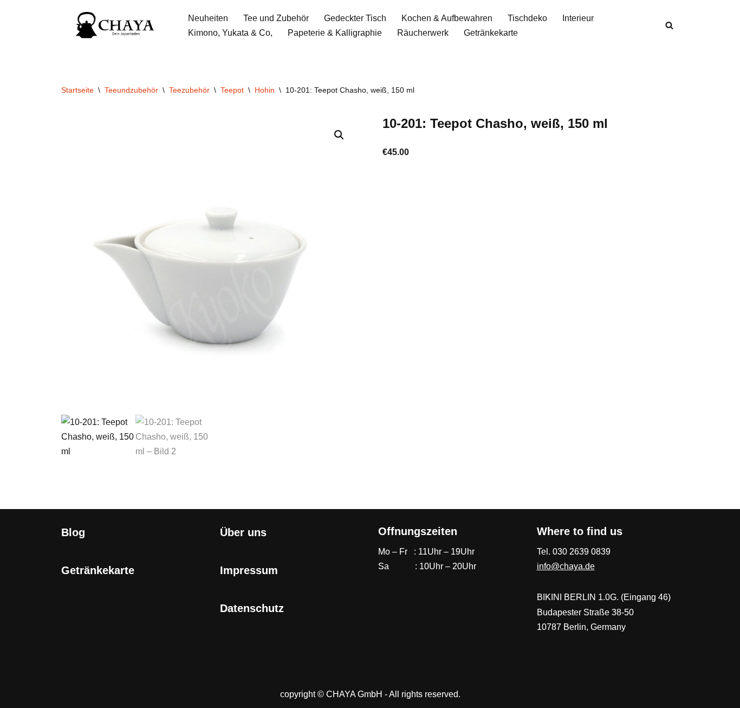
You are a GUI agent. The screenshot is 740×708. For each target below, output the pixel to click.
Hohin (265, 90)
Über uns (243, 532)
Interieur (578, 18)
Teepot (232, 90)
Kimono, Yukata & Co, (230, 32)
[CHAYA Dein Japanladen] (115, 25)
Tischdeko (527, 18)
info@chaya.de (566, 566)
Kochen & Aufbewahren (446, 18)
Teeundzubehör (131, 90)
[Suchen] (669, 25)
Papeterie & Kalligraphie (335, 32)
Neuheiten (208, 18)
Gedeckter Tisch (355, 18)
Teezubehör (189, 90)
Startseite (77, 90)
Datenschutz (252, 608)
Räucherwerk (423, 32)
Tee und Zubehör (276, 18)
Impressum (249, 570)
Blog (73, 532)
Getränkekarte (491, 32)
